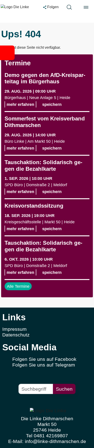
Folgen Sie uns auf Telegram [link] (43, 364)
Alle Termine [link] (18, 286)
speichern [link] (51, 104)
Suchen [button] (64, 389)
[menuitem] (47, 329)
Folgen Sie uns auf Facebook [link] (44, 359)
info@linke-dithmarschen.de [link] (55, 441)
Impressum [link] (14, 329)
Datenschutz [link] (16, 334)
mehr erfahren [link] (20, 104)
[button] (7, 53)
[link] (18, 7)
